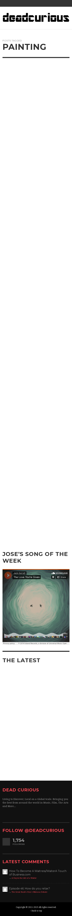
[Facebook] (56, 3)
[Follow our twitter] (6, 842)
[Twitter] (63, 3)
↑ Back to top (36, 911)
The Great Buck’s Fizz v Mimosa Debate (29, 892)
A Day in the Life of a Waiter (24, 878)
